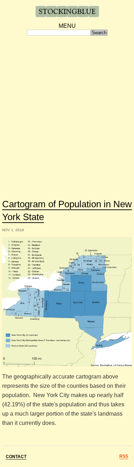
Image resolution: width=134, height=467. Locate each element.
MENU (67, 26)
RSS (123, 456)
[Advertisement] (67, 108)
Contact (16, 456)
